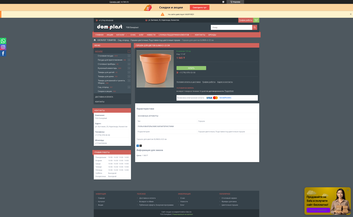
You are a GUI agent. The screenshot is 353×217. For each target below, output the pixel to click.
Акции (110, 35)
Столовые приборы (106, 64)
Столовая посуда (105, 55)
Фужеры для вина (229, 201)
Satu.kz (189, 212)
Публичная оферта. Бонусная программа (156, 205)
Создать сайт (115, 2)
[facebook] (138, 146)
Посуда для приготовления (110, 60)
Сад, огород (123, 40)
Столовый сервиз (229, 198)
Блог (141, 35)
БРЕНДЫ (212, 35)
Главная (99, 35)
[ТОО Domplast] (109, 27)
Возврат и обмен (146, 201)
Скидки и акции (105, 91)
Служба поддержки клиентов (174, 35)
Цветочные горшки (230, 205)
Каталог (120, 35)
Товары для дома (106, 76)
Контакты (200, 35)
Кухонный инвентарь (107, 68)
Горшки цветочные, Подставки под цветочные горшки (155, 40)
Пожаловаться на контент (183, 214)
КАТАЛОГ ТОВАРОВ (107, 40)
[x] (141, 146)
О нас (133, 35)
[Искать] (254, 27)
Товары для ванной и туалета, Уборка (111, 81)
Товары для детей (106, 72)
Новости (151, 35)
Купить (191, 68)
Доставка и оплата (104, 97)
